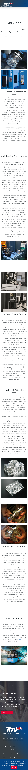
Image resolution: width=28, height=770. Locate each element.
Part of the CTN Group (14, 758)
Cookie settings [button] (21, 765)
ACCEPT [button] (14, 767)
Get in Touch (8, 693)
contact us (20, 639)
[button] (25, 3)
